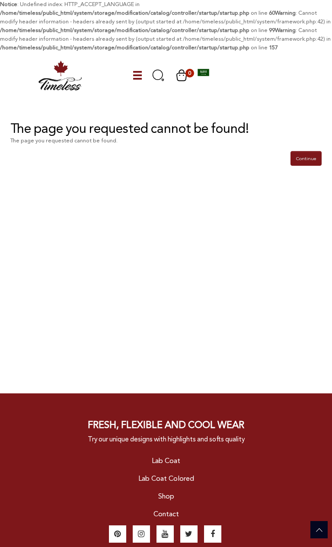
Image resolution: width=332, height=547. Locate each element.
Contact (166, 514)
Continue (306, 158)
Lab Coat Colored (166, 478)
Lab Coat (166, 460)
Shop (166, 496)
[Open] (138, 75)
